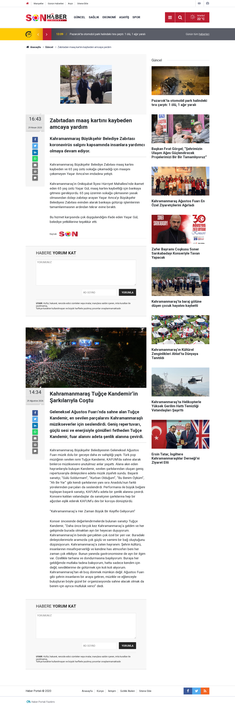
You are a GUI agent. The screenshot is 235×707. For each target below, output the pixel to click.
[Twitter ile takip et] (196, 691)
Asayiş (124, 17)
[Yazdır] (35, 171)
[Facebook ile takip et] (188, 691)
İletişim (112, 691)
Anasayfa (87, 691)
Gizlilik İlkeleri (127, 691)
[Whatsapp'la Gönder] (35, 158)
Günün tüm (197, 34)
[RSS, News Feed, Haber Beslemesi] (205, 691)
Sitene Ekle (82, 3)
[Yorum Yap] (35, 178)
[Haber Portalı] (46, 17)
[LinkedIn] (35, 152)
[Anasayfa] (27, 3)
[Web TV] (199, 3)
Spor (136, 17)
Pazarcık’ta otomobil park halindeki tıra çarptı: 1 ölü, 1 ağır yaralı (107, 34)
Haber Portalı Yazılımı (43, 701)
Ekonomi (109, 17)
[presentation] (38, 34)
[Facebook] (35, 139)
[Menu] (170, 17)
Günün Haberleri (56, 3)
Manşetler (39, 3)
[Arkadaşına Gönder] (35, 165)
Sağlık (94, 17)
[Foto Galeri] (207, 3)
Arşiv (70, 3)
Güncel (79, 17)
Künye (100, 691)
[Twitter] (35, 146)
